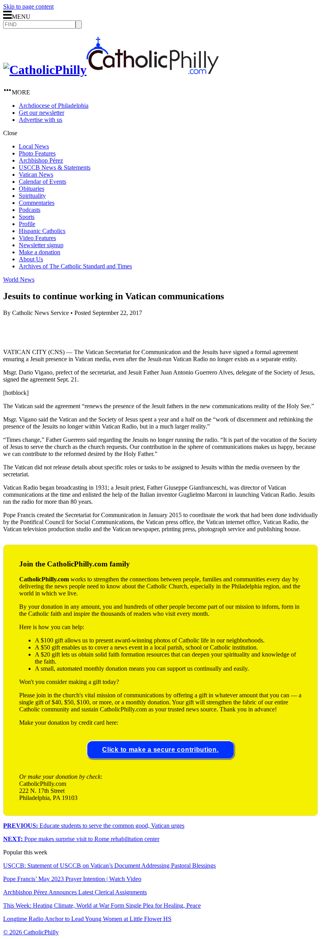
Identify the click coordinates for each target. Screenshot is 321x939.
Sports (26, 216)
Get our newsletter (41, 112)
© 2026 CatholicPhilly (31, 932)
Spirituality (32, 195)
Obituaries (31, 188)
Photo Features (37, 153)
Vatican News (36, 174)
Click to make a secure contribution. (160, 749)
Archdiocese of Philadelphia (53, 105)
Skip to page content (28, 6)
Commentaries (36, 202)
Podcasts (29, 209)
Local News (34, 146)
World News (18, 279)
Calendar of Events (42, 181)
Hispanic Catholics (42, 231)
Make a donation (39, 252)
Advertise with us (40, 119)
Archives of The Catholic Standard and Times (75, 266)
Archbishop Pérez (41, 160)
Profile (27, 224)
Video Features (37, 238)
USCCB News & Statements (54, 167)
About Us (31, 259)
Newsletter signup (41, 245)
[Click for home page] (111, 70)
